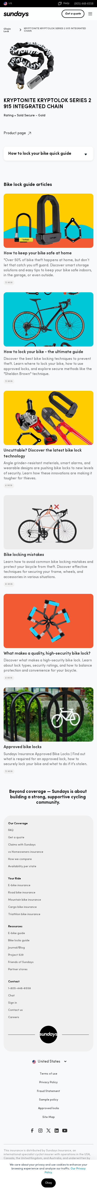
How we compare (20, 859)
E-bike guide (16, 933)
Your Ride (14, 878)
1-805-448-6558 (19, 988)
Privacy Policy (48, 1082)
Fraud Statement (48, 1091)
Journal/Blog (16, 947)
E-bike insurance (19, 885)
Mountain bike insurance (24, 899)
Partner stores (18, 969)
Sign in (12, 1002)
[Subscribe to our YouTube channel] (64, 1130)
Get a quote (73, 13)
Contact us (15, 1010)
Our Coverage (18, 823)
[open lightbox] (48, 61)
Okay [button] (48, 1183)
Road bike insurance (21, 892)
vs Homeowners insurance (25, 851)
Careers (13, 1017)
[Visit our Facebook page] (32, 1130)
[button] (89, 13)
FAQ (11, 830)
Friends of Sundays (21, 962)
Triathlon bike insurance (24, 914)
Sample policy (48, 1099)
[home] (14, 13)
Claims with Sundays (22, 844)
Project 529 (15, 954)
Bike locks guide (19, 940)
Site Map (48, 1117)
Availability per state (22, 866)
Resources (15, 926)
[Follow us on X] (48, 1130)
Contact (14, 981)
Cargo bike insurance (22, 907)
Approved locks (48, 1108)
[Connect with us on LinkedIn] (56, 1130)
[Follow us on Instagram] (40, 1130)
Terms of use (48, 1073)
